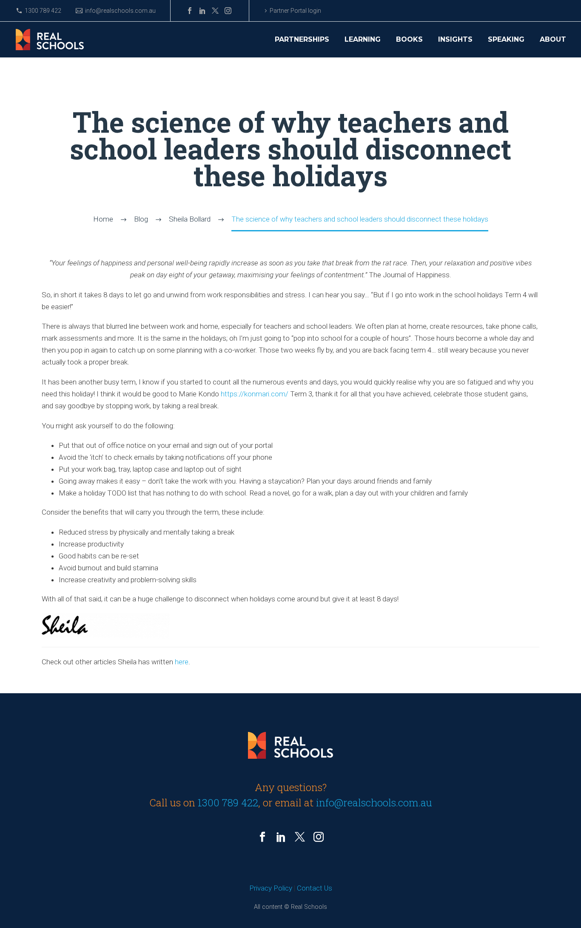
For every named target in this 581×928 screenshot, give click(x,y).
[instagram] (318, 837)
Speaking (506, 39)
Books (409, 39)
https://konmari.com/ (254, 394)
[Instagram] (228, 10)
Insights (455, 39)
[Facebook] (189, 10)
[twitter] (300, 837)
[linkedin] (281, 837)
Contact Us (314, 888)
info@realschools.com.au (120, 10)
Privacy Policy (270, 888)
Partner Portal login (295, 10)
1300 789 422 (43, 10)
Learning (363, 39)
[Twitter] (215, 10)
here (181, 662)
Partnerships (302, 39)
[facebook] (262, 837)
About (553, 39)
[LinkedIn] (202, 10)
